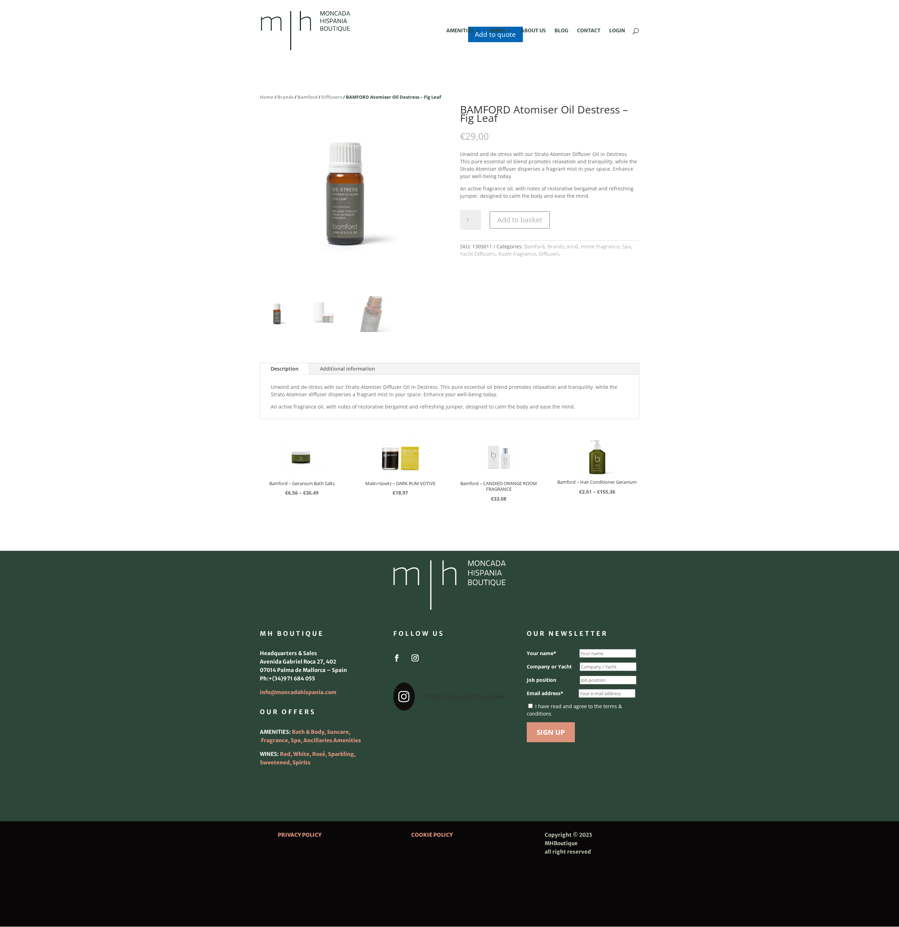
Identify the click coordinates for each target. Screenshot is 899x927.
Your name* (541, 653)
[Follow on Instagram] (415, 658)
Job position (541, 680)
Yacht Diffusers (478, 253)
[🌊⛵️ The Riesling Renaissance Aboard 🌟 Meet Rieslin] (449, 729)
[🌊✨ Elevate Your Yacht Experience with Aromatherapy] (488, 775)
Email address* (545, 693)
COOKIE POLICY (432, 834)
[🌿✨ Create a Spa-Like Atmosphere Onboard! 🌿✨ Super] (410, 775)
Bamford (307, 97)
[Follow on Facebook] (397, 658)
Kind (572, 246)
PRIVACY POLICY (299, 834)
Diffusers (331, 97)
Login (617, 31)
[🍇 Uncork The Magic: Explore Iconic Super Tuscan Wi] (449, 775)
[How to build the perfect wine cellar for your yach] (488, 729)
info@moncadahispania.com (298, 692)
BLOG (561, 31)
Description (284, 368)
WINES (497, 31)
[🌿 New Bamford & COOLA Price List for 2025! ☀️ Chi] (449, 752)
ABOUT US (533, 31)
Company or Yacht (549, 666)
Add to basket (519, 219)
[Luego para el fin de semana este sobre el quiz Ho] (410, 729)
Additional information (347, 368)
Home (267, 97)
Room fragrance (517, 253)
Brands (285, 97)
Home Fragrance (600, 246)
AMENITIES (459, 31)
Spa (626, 246)
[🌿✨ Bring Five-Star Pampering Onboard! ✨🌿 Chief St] (410, 752)
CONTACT (589, 31)
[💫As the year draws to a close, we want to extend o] (488, 752)
